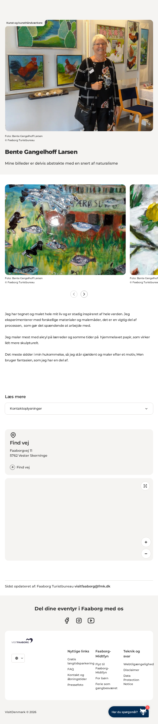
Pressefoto (75, 685)
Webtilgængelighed (138, 664)
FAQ (70, 669)
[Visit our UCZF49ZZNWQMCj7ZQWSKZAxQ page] (91, 620)
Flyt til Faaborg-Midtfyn (102, 668)
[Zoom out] (146, 554)
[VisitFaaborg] (22, 640)
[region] (79, 519)
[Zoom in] (146, 542)
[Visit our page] (66, 620)
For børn (101, 678)
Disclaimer (131, 670)
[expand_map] (145, 486)
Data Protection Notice (131, 680)
